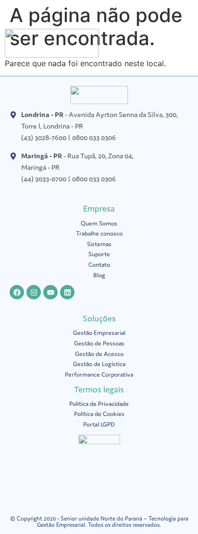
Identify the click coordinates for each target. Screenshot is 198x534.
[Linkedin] (67, 292)
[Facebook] (17, 292)
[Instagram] (33, 292)
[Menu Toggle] (188, 45)
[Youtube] (50, 292)
